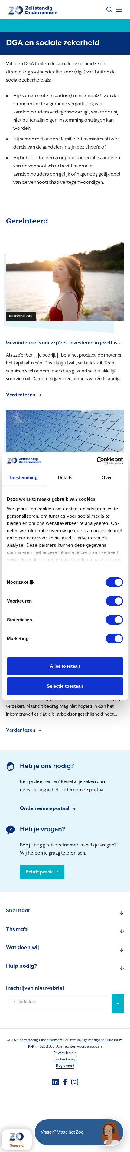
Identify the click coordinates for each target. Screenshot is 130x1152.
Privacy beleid (65, 1053)
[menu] (119, 10)
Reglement (65, 1065)
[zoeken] (109, 10)
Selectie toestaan (65, 686)
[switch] (114, 601)
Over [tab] (107, 477)
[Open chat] (110, 1132)
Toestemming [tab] (23, 477)
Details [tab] (65, 477)
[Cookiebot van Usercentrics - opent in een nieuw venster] (96, 461)
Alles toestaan (65, 666)
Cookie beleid (65, 1059)
